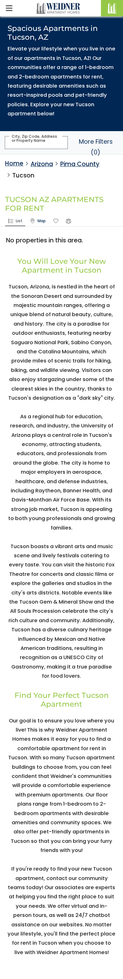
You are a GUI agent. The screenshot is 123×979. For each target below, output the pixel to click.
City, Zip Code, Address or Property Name (34, 138)
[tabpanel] (61, 243)
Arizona (42, 164)
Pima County (79, 164)
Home (14, 163)
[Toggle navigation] (9, 8)
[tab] (15, 221)
